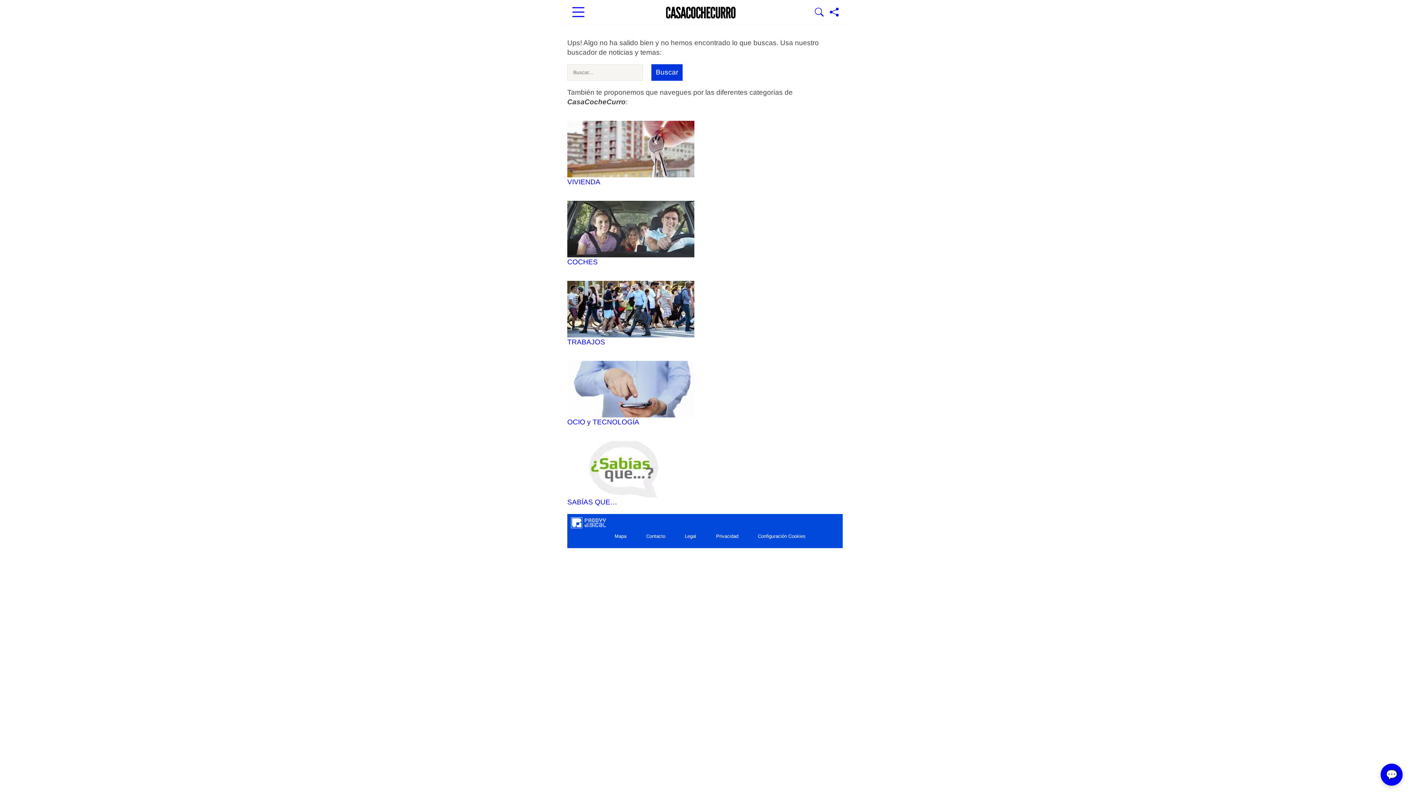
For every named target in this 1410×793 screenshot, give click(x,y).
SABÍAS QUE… (592, 502)
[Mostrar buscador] (819, 12)
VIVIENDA (583, 182)
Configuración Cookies (782, 536)
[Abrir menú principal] (578, 13)
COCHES (582, 262)
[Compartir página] (834, 12)
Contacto (655, 536)
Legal (690, 536)
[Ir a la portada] (701, 13)
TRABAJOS (586, 342)
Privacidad (727, 536)
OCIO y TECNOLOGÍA (603, 422)
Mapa (620, 536)
